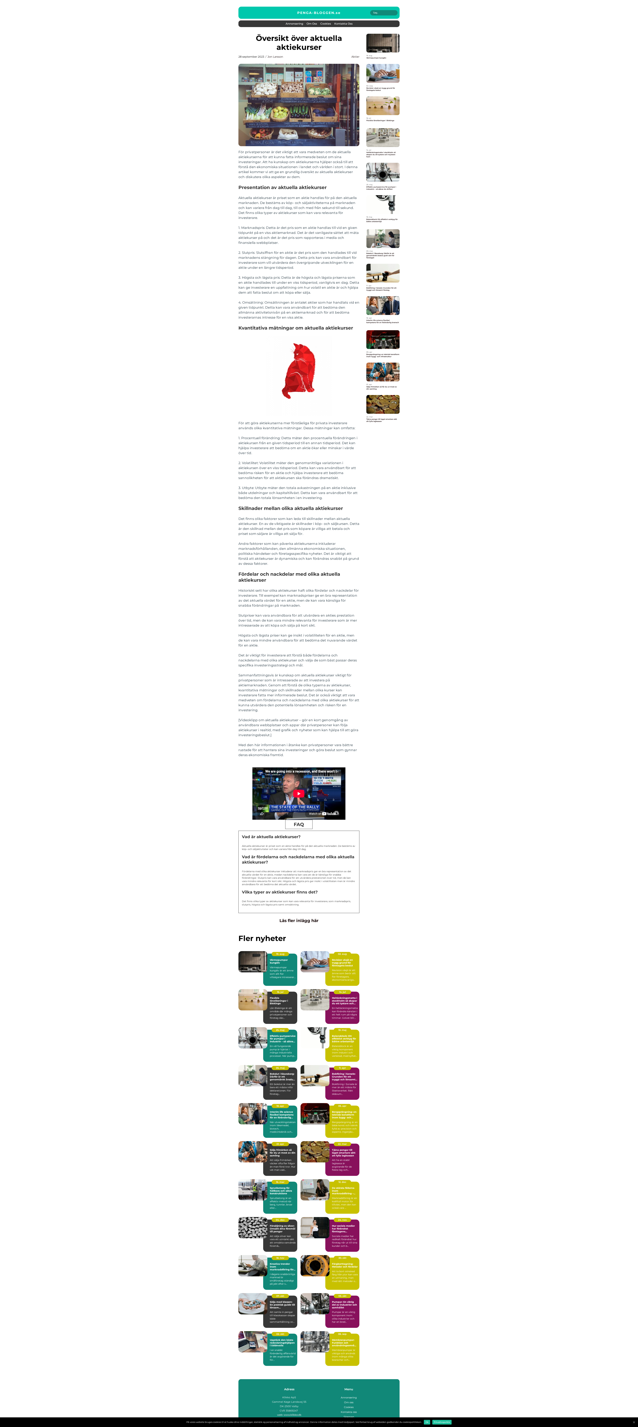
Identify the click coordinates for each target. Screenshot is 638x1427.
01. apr (280, 1143)
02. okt (280, 1333)
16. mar (280, 1182)
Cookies (325, 23)
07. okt (280, 1295)
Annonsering (294, 23)
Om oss (312, 23)
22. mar (342, 1143)
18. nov (280, 1257)
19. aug (280, 953)
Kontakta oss (343, 23)
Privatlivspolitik (442, 1422)
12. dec (342, 1182)
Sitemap (349, 1416)
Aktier (355, 56)
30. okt (342, 1257)
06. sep (342, 1333)
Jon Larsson (275, 56)
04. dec (280, 1219)
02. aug (342, 953)
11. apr (342, 1067)
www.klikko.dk (292, 1414)
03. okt (342, 1295)
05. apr (342, 1105)
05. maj (280, 1067)
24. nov (342, 1219)
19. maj (342, 1030)
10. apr (280, 1105)
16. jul (280, 991)
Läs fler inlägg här (299, 920)
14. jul (342, 991)
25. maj (280, 1030)
